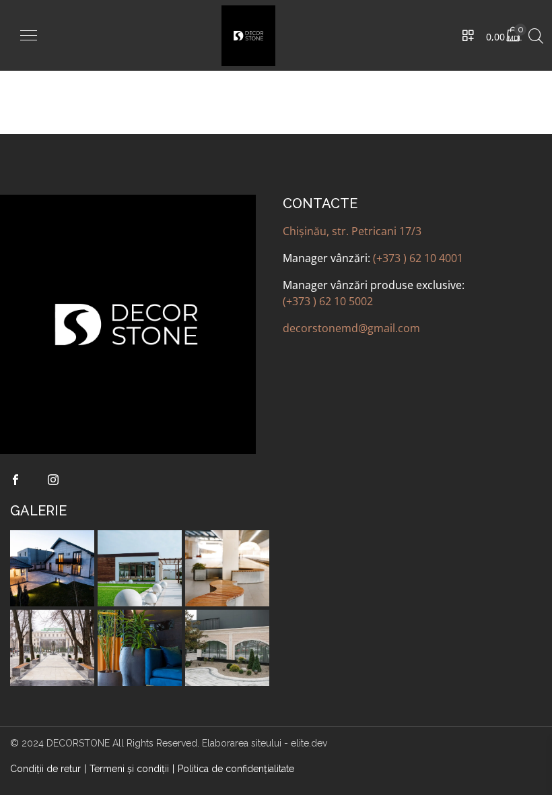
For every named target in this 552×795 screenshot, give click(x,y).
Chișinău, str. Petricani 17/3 (352, 231)
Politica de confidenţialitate (236, 768)
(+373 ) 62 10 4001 (418, 258)
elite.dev (309, 743)
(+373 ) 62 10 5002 (328, 301)
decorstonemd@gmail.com (351, 328)
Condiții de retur (45, 768)
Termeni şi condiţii (129, 768)
